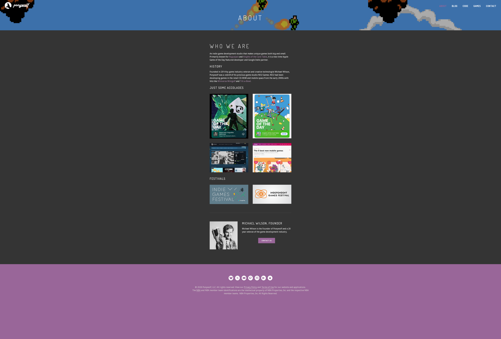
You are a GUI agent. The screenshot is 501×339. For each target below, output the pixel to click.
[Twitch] (250, 278)
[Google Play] (263, 278)
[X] (237, 278)
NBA (198, 290)
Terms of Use (267, 287)
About (443, 6)
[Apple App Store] (270, 278)
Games (477, 6)
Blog (454, 6)
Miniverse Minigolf (227, 81)
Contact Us (267, 241)
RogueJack (234, 57)
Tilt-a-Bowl (245, 81)
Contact (491, 6)
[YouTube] (244, 278)
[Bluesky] (231, 278)
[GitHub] (257, 278)
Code (465, 6)
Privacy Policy (250, 287)
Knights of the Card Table (255, 57)
